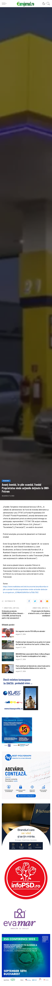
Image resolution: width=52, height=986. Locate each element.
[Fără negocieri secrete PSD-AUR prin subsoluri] (8, 632)
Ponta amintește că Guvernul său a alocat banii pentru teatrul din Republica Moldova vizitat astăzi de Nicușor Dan (33, 668)
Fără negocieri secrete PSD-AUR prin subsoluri (30, 631)
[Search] (47, 3)
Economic (6, 481)
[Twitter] (35, 601)
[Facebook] (29, 601)
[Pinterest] (41, 601)
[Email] (47, 601)
